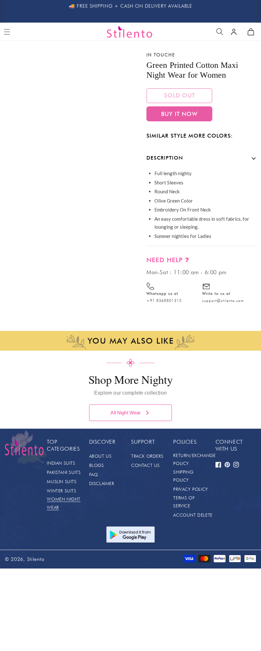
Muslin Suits (61, 481)
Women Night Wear (64, 503)
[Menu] (7, 32)
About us (100, 456)
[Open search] (220, 32)
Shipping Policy (183, 476)
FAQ (93, 474)
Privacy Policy (190, 489)
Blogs (96, 465)
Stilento (36, 559)
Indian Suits (61, 463)
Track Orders (147, 456)
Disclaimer (101, 483)
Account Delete (192, 515)
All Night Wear (125, 412)
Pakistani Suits (64, 472)
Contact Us (145, 465)
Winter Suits (61, 490)
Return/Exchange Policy (194, 459)
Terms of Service (184, 501)
